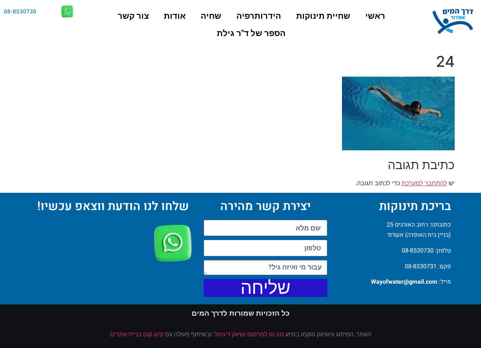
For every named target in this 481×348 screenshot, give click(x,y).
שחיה (211, 16)
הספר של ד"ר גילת (251, 33)
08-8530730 (20, 11)
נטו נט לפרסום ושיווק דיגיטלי (248, 334)
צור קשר (133, 16)
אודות (175, 16)
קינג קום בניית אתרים (136, 334)
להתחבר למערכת (424, 183)
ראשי (375, 16)
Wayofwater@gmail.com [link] (404, 281)
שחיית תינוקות (323, 16)
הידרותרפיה (258, 16)
